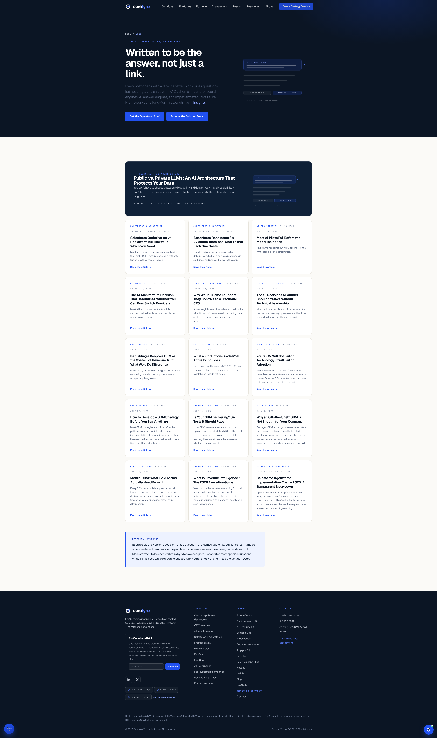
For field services (203, 683)
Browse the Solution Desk (187, 116)
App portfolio (244, 650)
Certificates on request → (166, 697)
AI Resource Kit (245, 627)
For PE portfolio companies (209, 671)
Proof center (244, 638)
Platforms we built (247, 621)
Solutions (167, 6)
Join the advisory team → (251, 690)
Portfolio (201, 6)
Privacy (275, 729)
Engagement (220, 6)
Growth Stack (202, 648)
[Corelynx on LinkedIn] (128, 679)
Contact (241, 696)
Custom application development (205, 617)
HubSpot (199, 660)
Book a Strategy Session (296, 6)
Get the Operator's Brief (145, 116)
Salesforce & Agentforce (208, 636)
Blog (239, 679)
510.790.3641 (286, 621)
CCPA (299, 729)
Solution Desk (244, 632)
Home (128, 34)
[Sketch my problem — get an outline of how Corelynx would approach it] (9, 729)
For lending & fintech (206, 677)
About (269, 6)
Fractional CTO (202, 642)
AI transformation (204, 631)
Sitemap (307, 729)
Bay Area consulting (248, 661)
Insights (199, 102)
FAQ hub (242, 684)
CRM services (202, 625)
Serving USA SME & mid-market (293, 629)
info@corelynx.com (290, 615)
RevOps (198, 654)
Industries (242, 656)
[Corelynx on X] (137, 679)
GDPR (291, 729)
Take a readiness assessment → (288, 640)
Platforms (185, 6)
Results (237, 6)
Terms (283, 729)
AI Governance (202, 665)
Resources (253, 6)
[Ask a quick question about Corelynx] (429, 730)
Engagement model (248, 644)
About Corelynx (246, 615)
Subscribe (172, 666)
